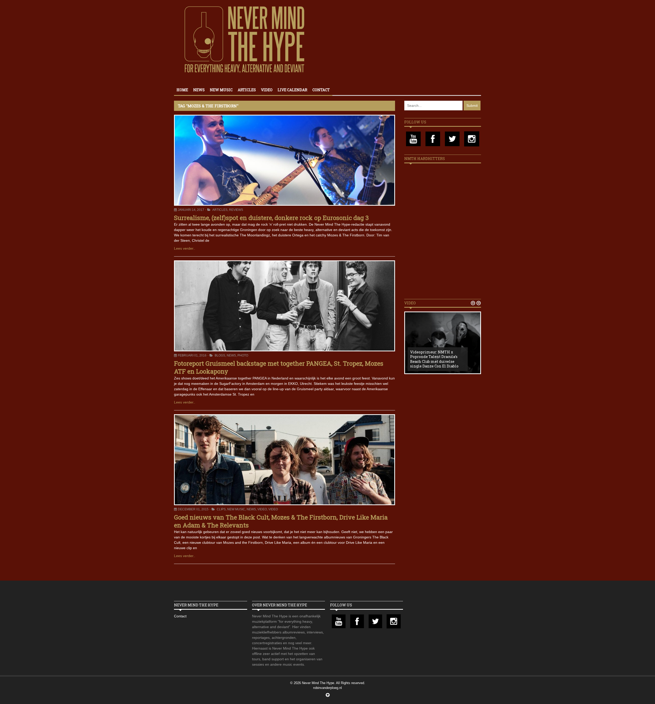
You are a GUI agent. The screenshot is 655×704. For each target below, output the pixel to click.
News (199, 89)
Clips (221, 509)
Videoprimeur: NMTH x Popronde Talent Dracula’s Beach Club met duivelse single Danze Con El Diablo (434, 359)
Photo (242, 355)
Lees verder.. (184, 248)
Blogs (220, 355)
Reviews (236, 210)
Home (182, 89)
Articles (247, 89)
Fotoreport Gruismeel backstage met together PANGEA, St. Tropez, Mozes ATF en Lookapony (278, 367)
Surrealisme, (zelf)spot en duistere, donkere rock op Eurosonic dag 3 (271, 218)
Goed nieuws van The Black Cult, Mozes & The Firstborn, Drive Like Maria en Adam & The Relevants (281, 521)
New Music (221, 89)
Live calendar (292, 89)
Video (266, 89)
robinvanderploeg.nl (327, 688)
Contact (321, 89)
